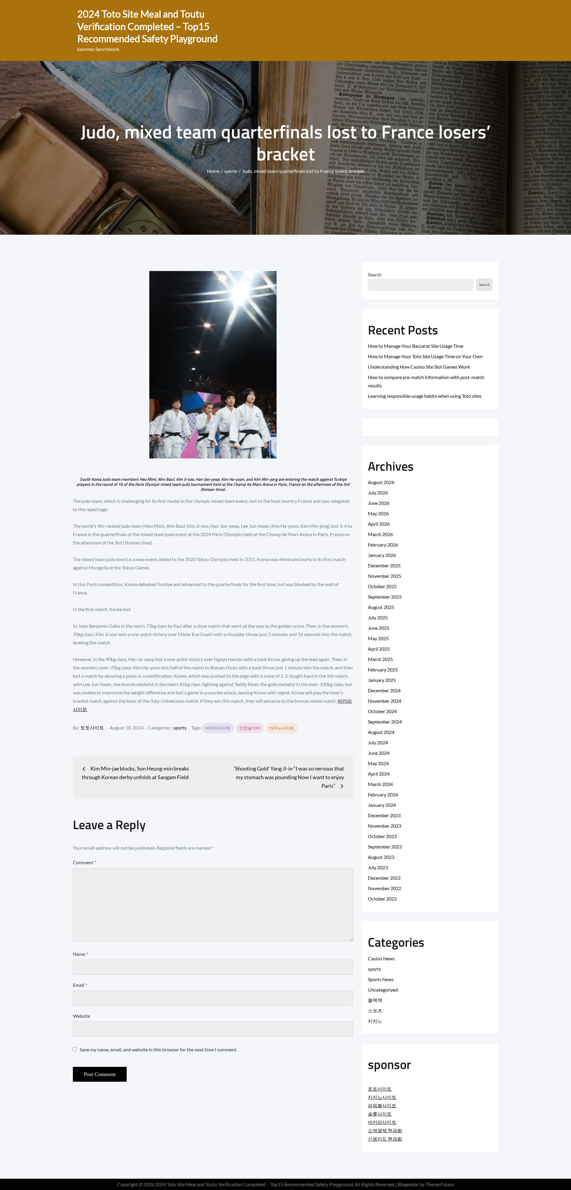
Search (375, 274)
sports (179, 727)
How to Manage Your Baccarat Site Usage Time (415, 346)
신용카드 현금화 (385, 1139)
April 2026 (379, 524)
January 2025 (382, 680)
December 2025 (384, 565)
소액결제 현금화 (385, 1130)
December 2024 (384, 690)
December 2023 (384, 815)
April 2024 (379, 773)
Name (80, 954)
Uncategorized (383, 989)
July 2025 (378, 617)
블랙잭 (375, 1000)
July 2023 (378, 867)
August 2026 (381, 482)
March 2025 (380, 659)
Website (81, 1016)
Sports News (381, 979)
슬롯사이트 (380, 1114)
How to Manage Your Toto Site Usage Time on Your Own (425, 356)
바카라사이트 (218, 727)
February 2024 (383, 794)
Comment (84, 862)
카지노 (375, 1021)
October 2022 (382, 898)
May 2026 (378, 513)
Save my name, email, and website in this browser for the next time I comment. (158, 1049)
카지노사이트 (281, 727)
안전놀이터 (249, 727)
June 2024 (378, 753)
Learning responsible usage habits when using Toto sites (424, 396)
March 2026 (380, 534)
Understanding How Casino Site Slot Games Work (419, 366)
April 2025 (379, 649)
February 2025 (383, 669)
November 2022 (384, 888)
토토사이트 (92, 727)
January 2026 (382, 555)
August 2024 (381, 732)
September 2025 (385, 596)
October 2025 (382, 586)
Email (80, 985)
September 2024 (385, 721)
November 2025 (384, 576)
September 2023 (385, 846)
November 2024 (384, 701)
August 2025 (381, 607)
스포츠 (375, 1010)
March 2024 (380, 784)
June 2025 (378, 628)
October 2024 (382, 711)
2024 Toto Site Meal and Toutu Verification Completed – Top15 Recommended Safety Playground (147, 26)
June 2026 (378, 503)
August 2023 (381, 857)
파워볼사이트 (382, 1105)
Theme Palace (440, 1184)
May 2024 (378, 763)
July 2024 (378, 742)
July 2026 (378, 492)
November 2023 (384, 826)
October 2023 (382, 836)
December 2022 (384, 878)
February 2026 (383, 544)
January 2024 (382, 805)
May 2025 (378, 638)
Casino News (381, 958)
